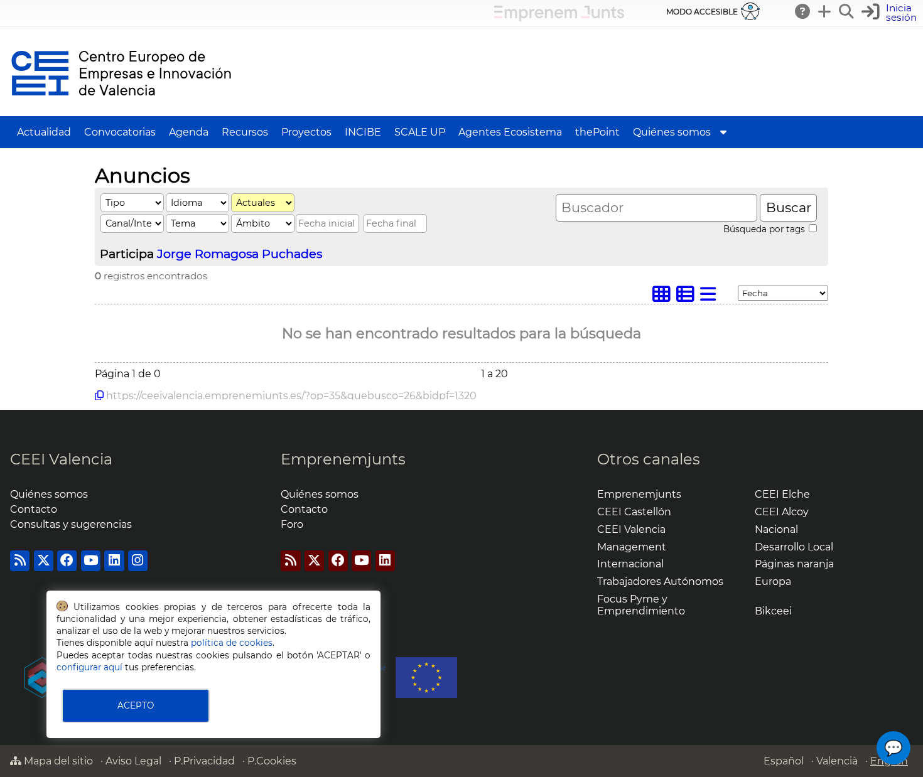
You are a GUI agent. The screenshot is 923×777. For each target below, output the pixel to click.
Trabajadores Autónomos (660, 581)
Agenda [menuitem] (188, 132)
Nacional (776, 529)
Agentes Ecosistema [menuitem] (510, 132)
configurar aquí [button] (89, 667)
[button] (890, 13)
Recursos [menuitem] (245, 132)
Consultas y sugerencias (71, 524)
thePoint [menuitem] (597, 132)
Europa (773, 581)
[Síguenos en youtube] (90, 560)
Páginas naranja (794, 564)
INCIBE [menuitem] (363, 132)
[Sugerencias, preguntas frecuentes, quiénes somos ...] (803, 11)
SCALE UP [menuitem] (419, 132)
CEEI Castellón (634, 512)
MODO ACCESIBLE (702, 11)
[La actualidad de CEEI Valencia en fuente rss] (20, 560)
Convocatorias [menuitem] (120, 132)
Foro (292, 524)
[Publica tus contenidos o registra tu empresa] (825, 11)
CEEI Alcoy (782, 512)
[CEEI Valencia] (121, 110)
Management (631, 547)
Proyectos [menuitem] (306, 132)
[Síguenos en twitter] (43, 560)
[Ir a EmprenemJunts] (559, 18)
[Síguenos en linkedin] (114, 560)
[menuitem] (723, 132)
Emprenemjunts (343, 459)
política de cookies (232, 643)
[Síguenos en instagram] (138, 560)
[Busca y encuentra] (847, 11)
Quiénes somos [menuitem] (672, 132)
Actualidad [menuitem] (44, 132)
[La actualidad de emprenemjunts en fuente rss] (290, 560)
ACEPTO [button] (135, 705)
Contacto (33, 509)
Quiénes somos (49, 494)
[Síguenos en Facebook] (67, 560)
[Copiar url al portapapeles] (99, 395)
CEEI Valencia (61, 459)
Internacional (630, 564)
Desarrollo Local (794, 547)
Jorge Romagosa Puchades (239, 253)
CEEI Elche (782, 494)
